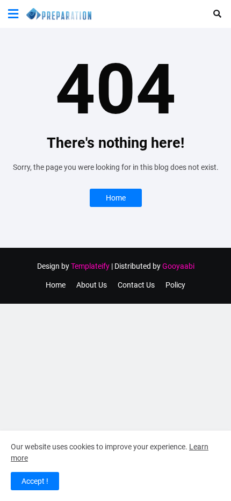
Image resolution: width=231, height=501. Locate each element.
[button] (13, 14)
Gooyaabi (178, 266)
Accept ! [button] (34, 481)
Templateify (90, 266)
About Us (91, 285)
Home (116, 198)
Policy (175, 285)
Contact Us (136, 285)
